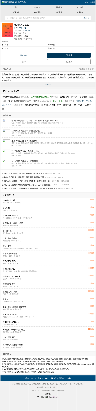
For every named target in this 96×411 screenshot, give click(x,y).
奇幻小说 (80, 7)
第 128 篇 (5, 48)
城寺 (19, 74)
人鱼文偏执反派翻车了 (44, 97)
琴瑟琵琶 (22, 27)
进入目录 (23, 55)
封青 (10, 74)
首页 (16, 7)
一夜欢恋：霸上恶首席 (11, 276)
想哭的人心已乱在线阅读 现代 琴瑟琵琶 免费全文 (21, 173)
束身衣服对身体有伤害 (51, 105)
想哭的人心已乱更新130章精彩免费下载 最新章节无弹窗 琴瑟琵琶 (27, 188)
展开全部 (48, 84)
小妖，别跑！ (63, 101)
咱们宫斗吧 (7, 231)
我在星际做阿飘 (20, 101)
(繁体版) (62, 378)
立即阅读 (91, 200)
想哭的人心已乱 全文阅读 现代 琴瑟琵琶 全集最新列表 (23, 177)
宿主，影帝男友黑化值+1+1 (14, 307)
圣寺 (14, 74)
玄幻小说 (37, 7)
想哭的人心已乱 (38, 74)
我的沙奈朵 (42, 101)
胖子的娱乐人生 (9, 269)
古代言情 (59, 12)
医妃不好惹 (7, 246)
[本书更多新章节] (86, 69)
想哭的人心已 (9, 200)
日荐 (32, 378)
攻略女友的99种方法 (15, 97)
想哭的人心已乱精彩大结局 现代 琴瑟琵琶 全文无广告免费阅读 (26, 184)
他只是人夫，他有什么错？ (13, 223)
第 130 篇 (5, 45)
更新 (46, 378)
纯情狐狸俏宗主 (9, 284)
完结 (39, 378)
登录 (86, 2)
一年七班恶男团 (9, 337)
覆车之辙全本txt (32, 105)
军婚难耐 (69, 97)
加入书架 (69, 62)
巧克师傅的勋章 (10, 238)
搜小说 (92, 2)
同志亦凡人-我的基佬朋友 (13, 345)
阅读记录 (80, 12)
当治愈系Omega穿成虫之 (14, 329)
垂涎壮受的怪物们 (10, 253)
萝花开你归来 (10, 261)
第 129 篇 (51, 45)
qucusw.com (19, 2)
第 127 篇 (51, 48)
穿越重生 (37, 12)
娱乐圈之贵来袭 (10, 291)
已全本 (25, 36)
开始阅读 (69, 55)
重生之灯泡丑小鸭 (10, 314)
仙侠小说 (59, 7)
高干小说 (78, 105)
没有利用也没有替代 (10, 322)
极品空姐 (6, 208)
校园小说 (26, 30)
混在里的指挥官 (10, 215)
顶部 (69, 378)
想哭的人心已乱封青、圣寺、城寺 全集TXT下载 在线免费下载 (26, 181)
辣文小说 (67, 105)
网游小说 (16, 12)
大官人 (5, 299)
